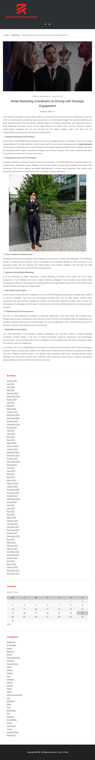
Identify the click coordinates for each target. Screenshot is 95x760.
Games (9, 683)
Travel (9, 729)
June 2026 (11, 387)
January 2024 (12, 449)
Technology (11, 726)
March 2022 (11, 518)
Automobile (11, 645)
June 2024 (11, 434)
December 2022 (13, 490)
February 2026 (12, 393)
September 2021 (13, 536)
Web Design (11, 735)
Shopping (10, 717)
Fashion (10, 670)
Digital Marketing (13, 658)
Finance (10, 673)
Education (11, 661)
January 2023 (12, 487)
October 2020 (12, 558)
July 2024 (10, 431)
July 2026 (10, 384)
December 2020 (13, 552)
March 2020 (11, 564)
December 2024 (13, 415)
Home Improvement (15, 695)
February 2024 (12, 446)
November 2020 (13, 555)
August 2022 (12, 502)
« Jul (8, 624)
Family (9, 667)
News (9, 704)
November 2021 (13, 530)
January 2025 (12, 412)
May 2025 (10, 406)
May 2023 (10, 474)
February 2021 (12, 546)
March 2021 (11, 542)
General (10, 686)
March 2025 (11, 409)
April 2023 (11, 477)
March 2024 (11, 443)
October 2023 (12, 459)
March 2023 (11, 480)
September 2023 (13, 462)
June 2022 (11, 508)
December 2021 (13, 527)
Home (6, 35)
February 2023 (12, 483)
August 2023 (12, 465)
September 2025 (13, 396)
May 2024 (10, 437)
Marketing (15, 35)
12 (36, 609)
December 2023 (13, 452)
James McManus (45, 96)
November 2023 (13, 455)
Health (9, 689)
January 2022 (12, 524)
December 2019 (13, 570)
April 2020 (11, 561)
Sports (9, 723)
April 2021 (11, 539)
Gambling (10, 679)
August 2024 (12, 427)
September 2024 (13, 424)
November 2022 (13, 493)
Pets (8, 707)
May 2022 (10, 511)
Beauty (9, 648)
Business (10, 651)
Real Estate (11, 711)
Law (8, 698)
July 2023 (10, 468)
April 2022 (11, 515)
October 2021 (12, 533)
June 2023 (11, 471)
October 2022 (12, 496)
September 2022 (13, 499)
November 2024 (13, 418)
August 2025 (12, 399)
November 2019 (13, 574)
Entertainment (12, 664)
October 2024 (12, 421)
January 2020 (12, 567)
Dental (9, 655)
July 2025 (10, 403)
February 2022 (12, 521)
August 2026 (12, 381)
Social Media (12, 720)
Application (11, 642)
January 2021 (12, 549)
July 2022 (10, 505)
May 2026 (10, 390)
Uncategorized (12, 732)
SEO (8, 714)
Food (9, 676)
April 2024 (11, 440)
